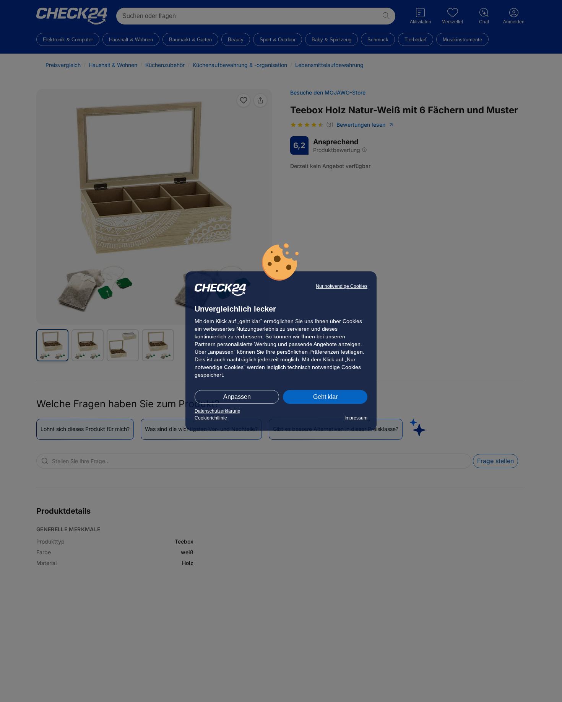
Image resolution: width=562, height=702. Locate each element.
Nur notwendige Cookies (341, 286)
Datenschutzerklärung (217, 411)
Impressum (355, 418)
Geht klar (325, 396)
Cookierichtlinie (211, 418)
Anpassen (237, 396)
